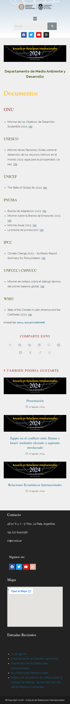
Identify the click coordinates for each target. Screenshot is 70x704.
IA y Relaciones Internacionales (29, 672)
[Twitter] (31, 35)
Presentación (35, 400)
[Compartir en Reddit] (20, 352)
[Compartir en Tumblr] (30, 352)
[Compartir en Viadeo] (40, 352)
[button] (35, 18)
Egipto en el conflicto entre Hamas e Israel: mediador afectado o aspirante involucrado (35, 443)
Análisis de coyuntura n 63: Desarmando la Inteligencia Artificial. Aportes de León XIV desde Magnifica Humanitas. (37, 682)
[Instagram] (46, 35)
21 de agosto (19, 653)
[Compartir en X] (10, 345)
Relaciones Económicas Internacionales (35, 484)
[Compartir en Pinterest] (29, 345)
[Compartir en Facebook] (20, 345)
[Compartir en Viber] (49, 345)
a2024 (20, 322)
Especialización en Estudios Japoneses (34, 658)
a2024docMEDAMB (34, 322)
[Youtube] (39, 35)
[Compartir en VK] (58, 345)
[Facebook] (24, 35)
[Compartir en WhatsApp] (49, 352)
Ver (30, 126)
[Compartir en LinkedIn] (39, 345)
